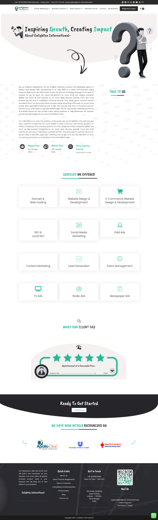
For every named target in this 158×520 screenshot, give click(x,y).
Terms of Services (64, 483)
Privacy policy (63, 491)
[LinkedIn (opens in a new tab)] (133, 2)
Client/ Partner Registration (64, 479)
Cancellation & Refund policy (63, 487)
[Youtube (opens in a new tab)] (136, 2)
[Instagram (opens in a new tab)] (131, 2)
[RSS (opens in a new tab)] (139, 2)
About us (63, 475)
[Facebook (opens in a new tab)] (125, 2)
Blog (63, 494)
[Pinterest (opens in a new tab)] (128, 2)
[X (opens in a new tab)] (122, 2)
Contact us (63, 498)
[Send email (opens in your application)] (142, 2)
